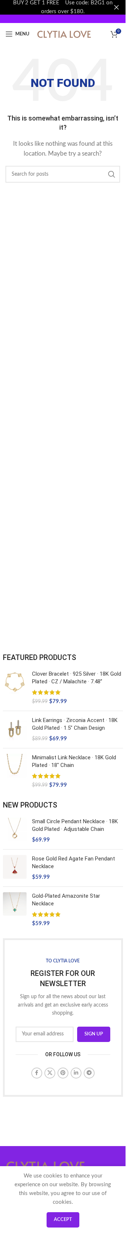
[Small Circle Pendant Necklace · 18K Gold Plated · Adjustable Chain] (15, 831)
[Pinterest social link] (62, 1073)
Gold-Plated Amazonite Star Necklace (66, 900)
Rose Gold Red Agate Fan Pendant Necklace (73, 862)
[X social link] (49, 1073)
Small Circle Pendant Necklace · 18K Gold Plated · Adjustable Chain (75, 825)
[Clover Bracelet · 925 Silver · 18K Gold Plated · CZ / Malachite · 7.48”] (15, 687)
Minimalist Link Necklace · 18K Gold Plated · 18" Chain (74, 761)
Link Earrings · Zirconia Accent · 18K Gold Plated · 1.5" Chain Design (75, 724)
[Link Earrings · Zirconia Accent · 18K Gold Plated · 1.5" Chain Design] (15, 730)
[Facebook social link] (36, 1073)
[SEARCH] (111, 174)
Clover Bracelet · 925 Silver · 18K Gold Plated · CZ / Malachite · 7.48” (76, 678)
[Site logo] (64, 34)
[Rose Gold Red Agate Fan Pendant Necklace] (15, 868)
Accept (63, 1219)
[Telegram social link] (89, 1073)
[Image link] (45, 1165)
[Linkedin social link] (76, 1073)
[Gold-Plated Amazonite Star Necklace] (15, 909)
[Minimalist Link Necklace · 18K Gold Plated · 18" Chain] (15, 771)
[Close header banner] (116, 7)
